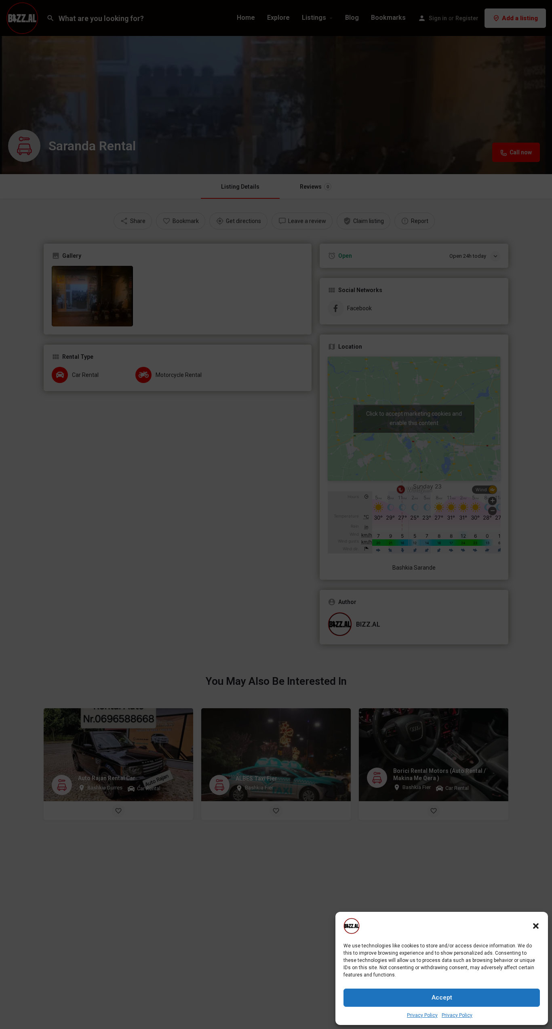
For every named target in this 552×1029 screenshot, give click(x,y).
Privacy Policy (422, 1015)
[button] (536, 926)
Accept (442, 997)
